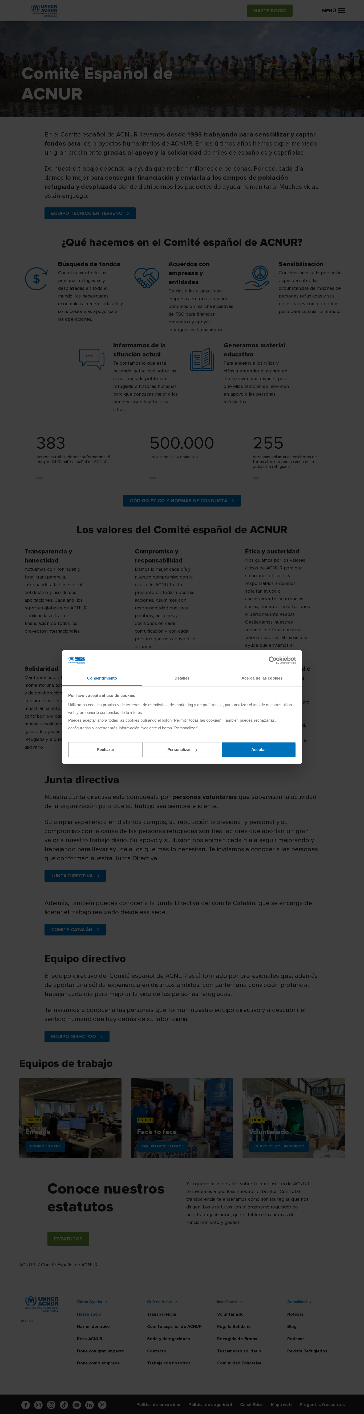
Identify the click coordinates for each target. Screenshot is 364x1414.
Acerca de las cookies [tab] (261, 678)
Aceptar (258, 749)
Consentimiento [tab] (102, 678)
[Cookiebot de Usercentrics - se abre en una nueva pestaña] (272, 660)
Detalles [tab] (182, 678)
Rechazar (105, 749)
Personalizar (179, 749)
